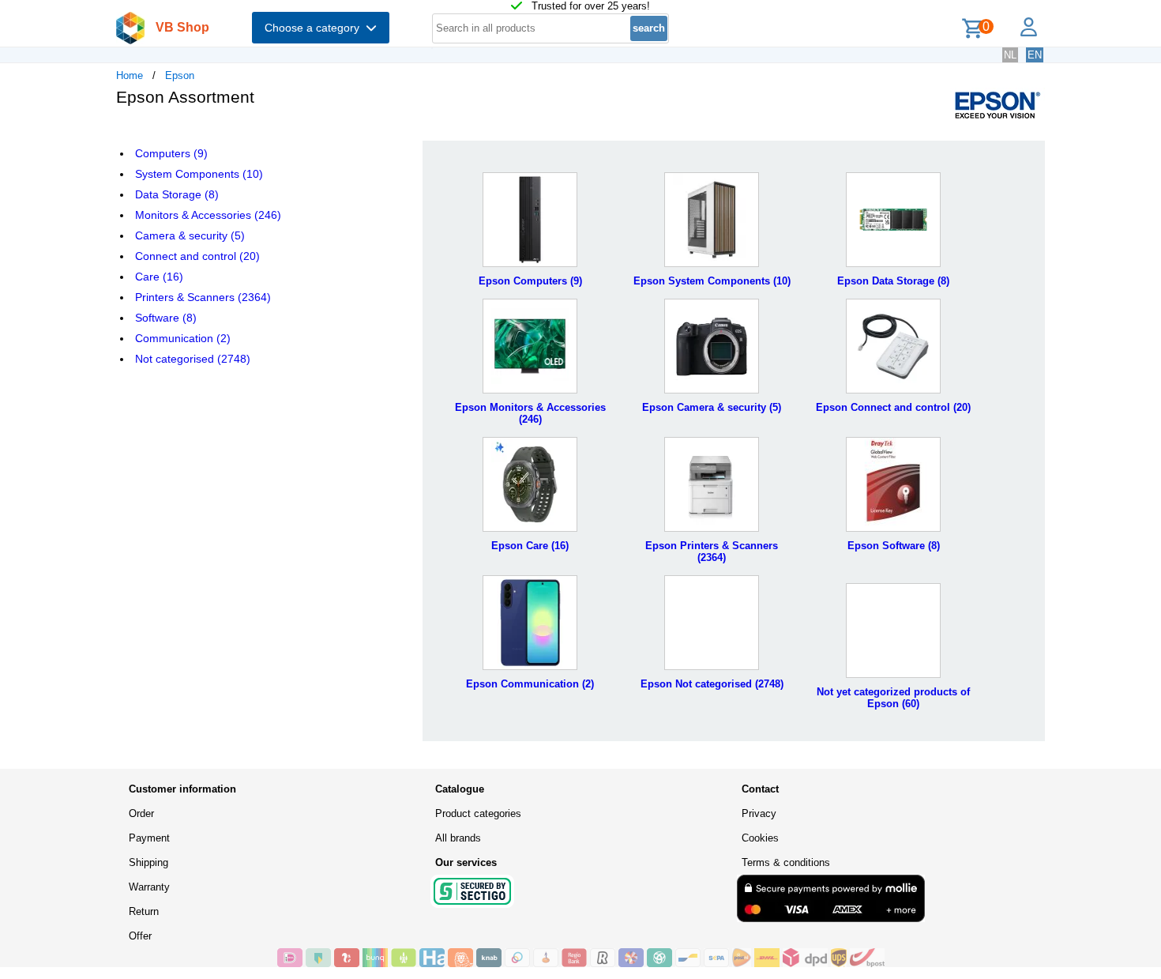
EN (1035, 55)
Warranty (149, 887)
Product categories (478, 813)
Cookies (760, 838)
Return (144, 911)
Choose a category (315, 27)
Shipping (148, 862)
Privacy (759, 813)
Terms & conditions (786, 862)
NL (1010, 55)
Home (129, 75)
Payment (149, 838)
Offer (140, 936)
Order (141, 813)
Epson (179, 75)
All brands (458, 838)
